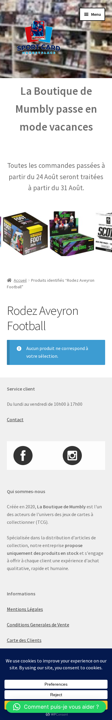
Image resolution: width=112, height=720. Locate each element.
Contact (15, 419)
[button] (56, 707)
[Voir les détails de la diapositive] (68, 233)
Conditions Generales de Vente (38, 625)
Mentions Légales (25, 609)
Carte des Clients (24, 640)
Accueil (20, 280)
